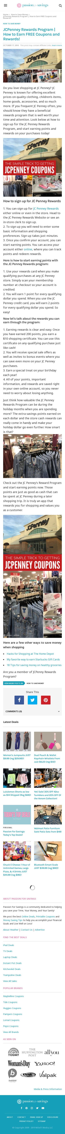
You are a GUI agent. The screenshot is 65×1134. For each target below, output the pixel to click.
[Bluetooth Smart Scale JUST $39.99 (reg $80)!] (48, 851)
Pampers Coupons (12, 1014)
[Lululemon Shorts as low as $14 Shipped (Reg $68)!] (17, 778)
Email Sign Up (36, 1117)
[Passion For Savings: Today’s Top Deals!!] (17, 814)
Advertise (40, 929)
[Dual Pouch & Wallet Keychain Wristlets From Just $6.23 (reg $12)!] (48, 741)
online (28, 249)
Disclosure (52, 1117)
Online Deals (28, 916)
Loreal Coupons (11, 1020)
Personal (7, 827)
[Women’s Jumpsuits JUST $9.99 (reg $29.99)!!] (17, 741)
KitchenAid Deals (12, 969)
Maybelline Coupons (13, 996)
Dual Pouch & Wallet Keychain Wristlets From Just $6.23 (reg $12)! (47, 758)
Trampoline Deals (12, 975)
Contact (21, 1117)
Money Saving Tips (12, 920)
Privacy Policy (26, 1121)
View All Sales (10, 981)
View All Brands (11, 1032)
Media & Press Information (48, 1089)
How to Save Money (19, 14)
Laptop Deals (10, 957)
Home (5, 14)
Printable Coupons (45, 916)
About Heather (10, 929)
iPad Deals (8, 945)
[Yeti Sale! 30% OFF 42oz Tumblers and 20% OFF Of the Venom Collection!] (48, 778)
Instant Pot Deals (12, 963)
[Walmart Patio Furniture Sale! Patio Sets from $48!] (48, 814)
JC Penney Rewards (46, 208)
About (10, 1117)
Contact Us (26, 929)
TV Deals (7, 951)
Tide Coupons (10, 1002)
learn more (57, 45)
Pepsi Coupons (10, 1026)
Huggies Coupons (12, 1008)
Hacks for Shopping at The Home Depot (30, 653)
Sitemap (42, 1121)
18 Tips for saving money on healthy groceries (34, 665)
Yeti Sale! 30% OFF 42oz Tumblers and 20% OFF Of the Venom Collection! (47, 795)
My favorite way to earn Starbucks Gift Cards (33, 659)
